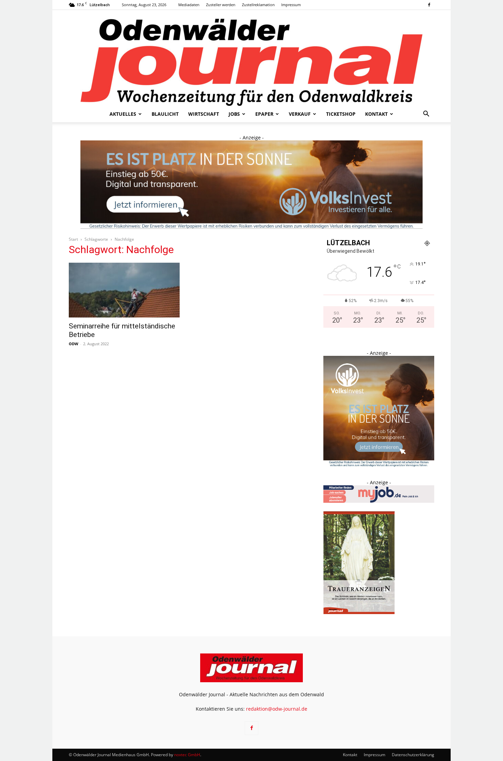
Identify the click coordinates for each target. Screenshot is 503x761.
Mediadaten (188, 4)
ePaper (264, 114)
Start (73, 239)
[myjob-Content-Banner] (378, 501)
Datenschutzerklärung (413, 755)
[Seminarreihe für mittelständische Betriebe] (124, 290)
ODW (73, 343)
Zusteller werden (220, 4)
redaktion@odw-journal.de (276, 709)
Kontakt (376, 114)
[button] (426, 114)
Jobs (234, 114)
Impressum (291, 4)
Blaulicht (165, 114)
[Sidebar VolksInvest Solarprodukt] (378, 465)
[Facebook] (429, 5)
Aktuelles (122, 114)
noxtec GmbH (187, 755)
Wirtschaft (203, 114)
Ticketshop (341, 114)
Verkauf (300, 114)
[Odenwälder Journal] (251, 58)
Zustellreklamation (258, 4)
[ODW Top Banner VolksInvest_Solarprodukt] (251, 184)
